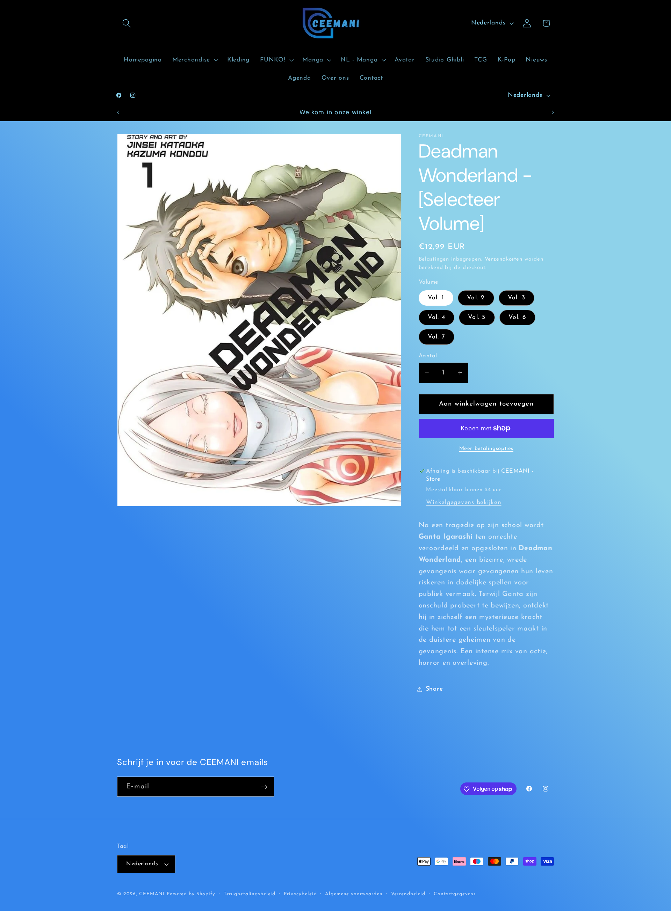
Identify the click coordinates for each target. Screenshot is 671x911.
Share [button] (434, 689)
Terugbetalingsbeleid (250, 894)
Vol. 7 (437, 337)
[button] (126, 23)
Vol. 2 (476, 298)
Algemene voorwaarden (354, 894)
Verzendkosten (503, 259)
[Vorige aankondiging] (118, 112)
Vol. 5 (477, 317)
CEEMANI (152, 894)
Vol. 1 (436, 298)
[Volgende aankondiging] (553, 112)
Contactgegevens (455, 894)
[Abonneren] (264, 787)
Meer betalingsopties (486, 448)
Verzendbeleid (408, 894)
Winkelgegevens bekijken (463, 502)
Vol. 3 (517, 298)
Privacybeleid (300, 894)
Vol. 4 (437, 317)
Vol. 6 (517, 317)
